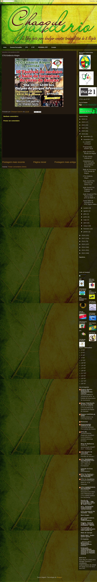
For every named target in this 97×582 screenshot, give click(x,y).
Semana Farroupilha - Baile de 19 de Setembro (88, 482)
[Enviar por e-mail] (34, 112)
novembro (87, 139)
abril (85, 223)
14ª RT (83, 365)
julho (85, 214)
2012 (83, 253)
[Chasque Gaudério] (79, 276)
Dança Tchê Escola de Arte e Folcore (87, 403)
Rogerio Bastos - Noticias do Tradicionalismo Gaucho (87, 391)
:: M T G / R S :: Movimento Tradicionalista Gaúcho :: (86, 543)
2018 (83, 235)
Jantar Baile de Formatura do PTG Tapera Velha (89, 202)
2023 (83, 122)
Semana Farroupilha (16, 47)
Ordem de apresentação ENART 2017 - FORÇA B (88, 447)
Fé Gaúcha (85, 539)
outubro (86, 208)
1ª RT (83, 350)
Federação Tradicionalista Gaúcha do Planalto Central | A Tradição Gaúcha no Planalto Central (88, 551)
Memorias (84, 422)
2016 (83, 241)
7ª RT (83, 358)
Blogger (59, 577)
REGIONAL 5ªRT (43, 47)
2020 (83, 131)
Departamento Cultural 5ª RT (86, 425)
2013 (83, 250)
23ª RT (83, 378)
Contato (53, 47)
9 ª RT (83, 360)
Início (4, 47)
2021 (83, 128)
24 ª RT (83, 381)
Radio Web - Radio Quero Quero (87, 536)
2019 (83, 134)
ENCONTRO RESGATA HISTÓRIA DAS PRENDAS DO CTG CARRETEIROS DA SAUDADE (88, 493)
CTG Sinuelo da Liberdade (86, 452)
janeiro (85, 232)
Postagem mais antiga (65, 162)
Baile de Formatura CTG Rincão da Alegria (89, 171)
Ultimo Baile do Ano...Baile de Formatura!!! (86, 463)
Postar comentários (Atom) (17, 167)
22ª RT (83, 376)
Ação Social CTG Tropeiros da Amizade (88, 189)
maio (85, 220)
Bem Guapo (85, 515)
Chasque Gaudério (82, 274)
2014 (83, 247)
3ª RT (83, 352)
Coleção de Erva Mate (87, 469)
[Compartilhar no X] (37, 112)
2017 (83, 238)
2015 (83, 244)
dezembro (87, 136)
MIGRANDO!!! (85, 471)
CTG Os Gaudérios (87, 479)
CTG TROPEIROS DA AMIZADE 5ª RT (87, 459)
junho (85, 217)
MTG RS (84, 432)
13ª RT (83, 363)
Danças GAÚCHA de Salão (88, 414)
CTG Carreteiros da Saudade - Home (88, 512)
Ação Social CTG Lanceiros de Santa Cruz (88, 182)
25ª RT (83, 383)
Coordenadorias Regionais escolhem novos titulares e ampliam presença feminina (87, 437)
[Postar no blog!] (36, 112)
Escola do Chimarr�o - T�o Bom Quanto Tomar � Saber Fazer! (88, 502)
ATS (26, 47)
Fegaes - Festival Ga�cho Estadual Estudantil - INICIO (87, 524)
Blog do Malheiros (87, 444)
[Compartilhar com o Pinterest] (40, 112)
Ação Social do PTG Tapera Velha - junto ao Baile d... (90, 196)
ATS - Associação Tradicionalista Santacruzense (87, 508)
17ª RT (83, 368)
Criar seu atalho (82, 277)
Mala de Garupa (86, 532)
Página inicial (39, 162)
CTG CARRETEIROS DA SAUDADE (88, 487)
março (85, 226)
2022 (83, 125)
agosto (85, 211)
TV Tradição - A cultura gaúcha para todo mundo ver (88, 529)
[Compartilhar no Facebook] (39, 112)
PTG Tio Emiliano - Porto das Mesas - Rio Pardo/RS (87, 475)
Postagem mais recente (13, 162)
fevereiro (86, 229)
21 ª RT (83, 373)
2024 (83, 119)
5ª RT (33, 47)
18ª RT (83, 371)
